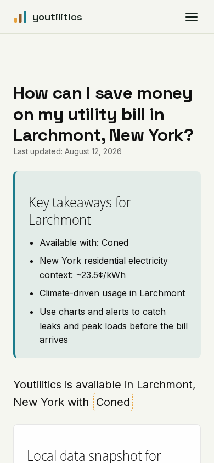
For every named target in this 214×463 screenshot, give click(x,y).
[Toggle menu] (191, 17)
